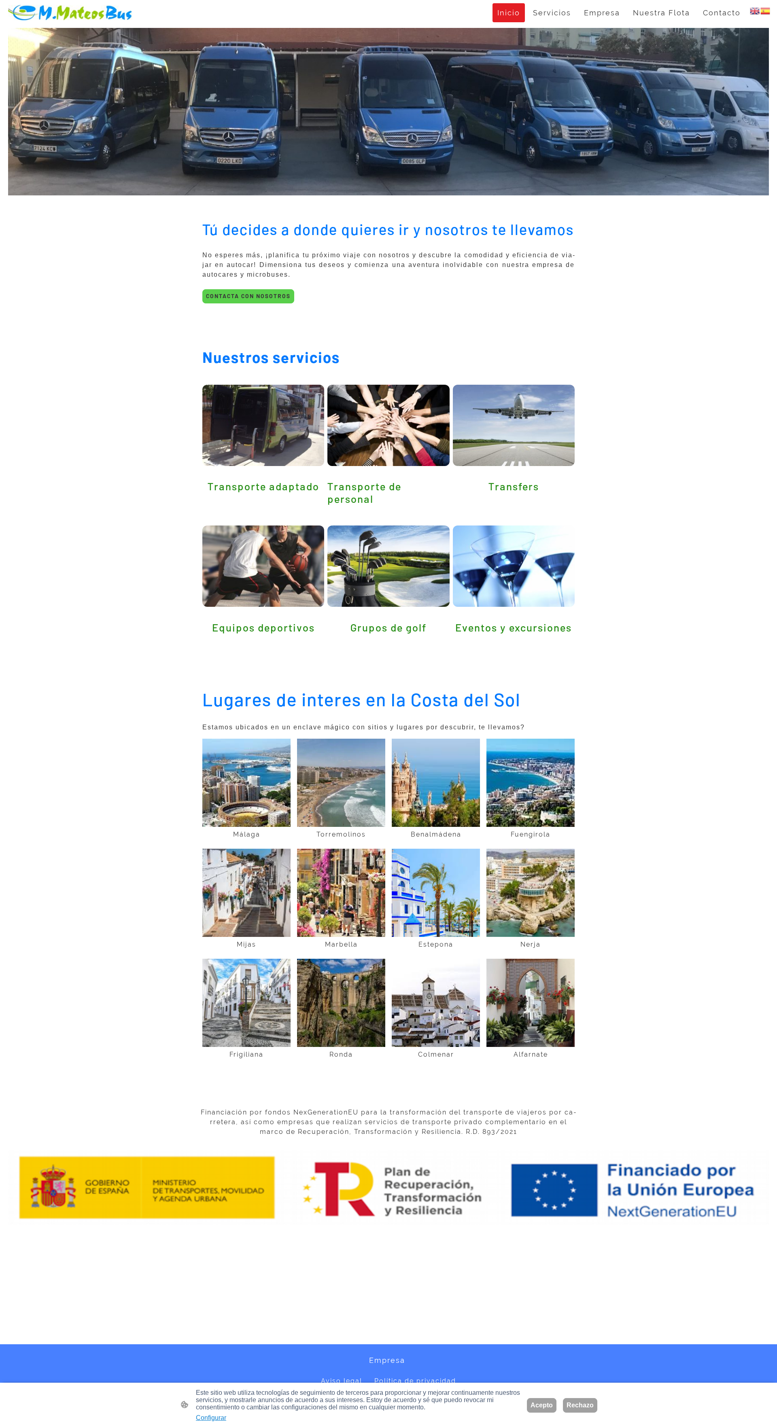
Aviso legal (341, 1381)
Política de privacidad (415, 1381)
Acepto (542, 1405)
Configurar (211, 1417)
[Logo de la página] (70, 12)
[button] (755, 10)
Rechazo (580, 1405)
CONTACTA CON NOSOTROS (248, 295)
